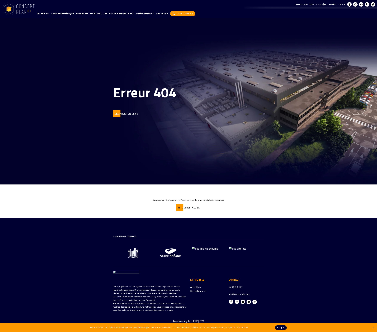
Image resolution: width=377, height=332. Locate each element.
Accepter (281, 327)
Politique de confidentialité (261, 327)
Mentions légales (182, 321)
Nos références (198, 291)
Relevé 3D (43, 13)
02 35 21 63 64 (184, 13)
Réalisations (316, 4)
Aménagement (145, 13)
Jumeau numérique (62, 13)
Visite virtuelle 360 (121, 13)
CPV (195, 321)
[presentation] (112, 252)
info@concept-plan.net (239, 293)
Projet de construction (91, 13)
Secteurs (162, 13)
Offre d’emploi (302, 4)
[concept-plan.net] (126, 275)
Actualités (329, 4)
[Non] (373, 327)
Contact (341, 4)
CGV (202, 321)
